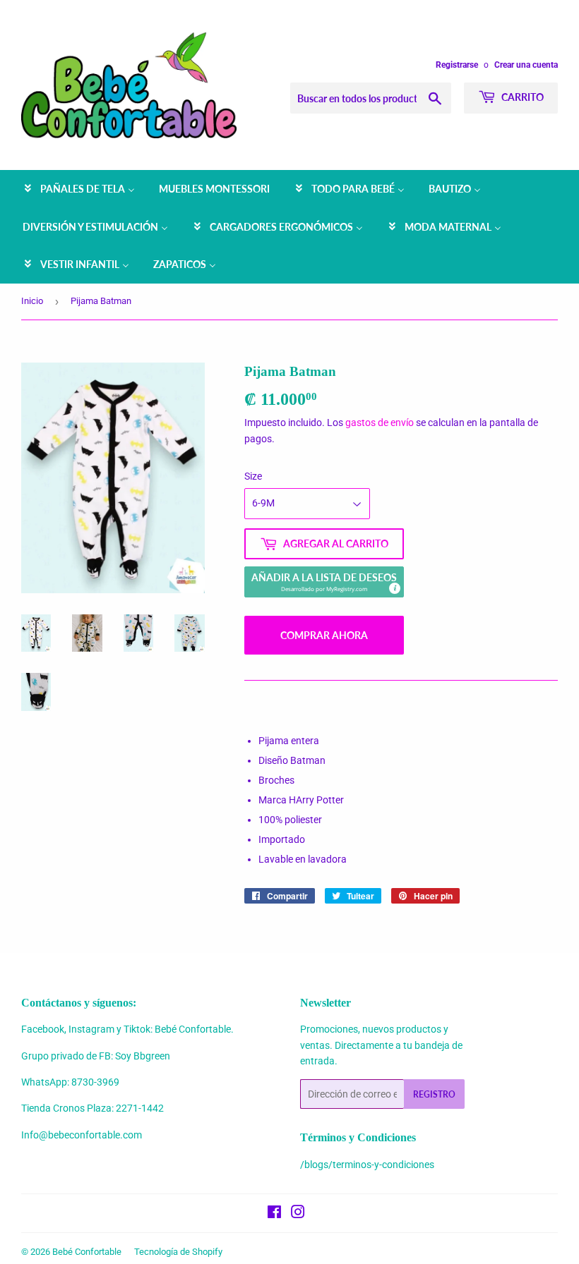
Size (253, 476)
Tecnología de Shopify (178, 1251)
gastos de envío (379, 422)
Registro (434, 1094)
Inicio (32, 301)
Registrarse (457, 65)
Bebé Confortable (86, 1251)
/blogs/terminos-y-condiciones (367, 1164)
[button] (324, 581)
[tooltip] (394, 587)
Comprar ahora (324, 635)
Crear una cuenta (526, 65)
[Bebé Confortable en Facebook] (274, 1214)
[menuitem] (79, 189)
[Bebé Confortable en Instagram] (298, 1214)
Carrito (521, 97)
